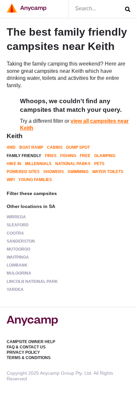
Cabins (55, 147)
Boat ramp (31, 147)
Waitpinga (18, 257)
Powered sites (23, 171)
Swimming (78, 171)
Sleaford (18, 225)
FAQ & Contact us (26, 347)
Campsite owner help (31, 341)
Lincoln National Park (32, 281)
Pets (99, 163)
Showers (53, 171)
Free (85, 155)
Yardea (15, 289)
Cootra (15, 233)
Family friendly (24, 155)
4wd (11, 147)
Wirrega (16, 217)
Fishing (68, 155)
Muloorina (19, 273)
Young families (35, 179)
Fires (51, 155)
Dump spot (78, 147)
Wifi (11, 179)
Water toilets (107, 171)
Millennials (38, 163)
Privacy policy (23, 352)
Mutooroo (18, 249)
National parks (72, 163)
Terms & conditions (29, 357)
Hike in (14, 163)
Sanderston (21, 241)
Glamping (104, 155)
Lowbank (17, 265)
